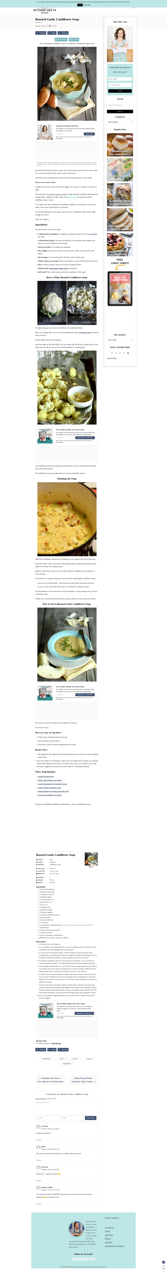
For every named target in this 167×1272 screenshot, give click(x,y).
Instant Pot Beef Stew (46, 777)
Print (92, 867)
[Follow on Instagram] (116, 353)
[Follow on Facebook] (112, 353)
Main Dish (109, 1235)
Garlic (62, 1059)
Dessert (108, 1239)
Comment (91, 1118)
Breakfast (109, 1242)
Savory (75, 1059)
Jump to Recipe (61, 39)
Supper (89, 1059)
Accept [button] (80, 5)
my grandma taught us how (56, 194)
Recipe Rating (40, 1099)
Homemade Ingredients (114, 1246)
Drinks (107, 1231)
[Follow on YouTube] (128, 353)
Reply (39, 1140)
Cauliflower (46, 1059)
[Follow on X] (124, 353)
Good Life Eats (56, 1043)
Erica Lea (39, 22)
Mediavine (103, 1267)
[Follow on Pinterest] (120, 353)
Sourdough (109, 1228)
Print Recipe (74, 39)
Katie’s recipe (72, 197)
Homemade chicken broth (58, 268)
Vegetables (67, 1064)
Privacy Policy (112, 358)
